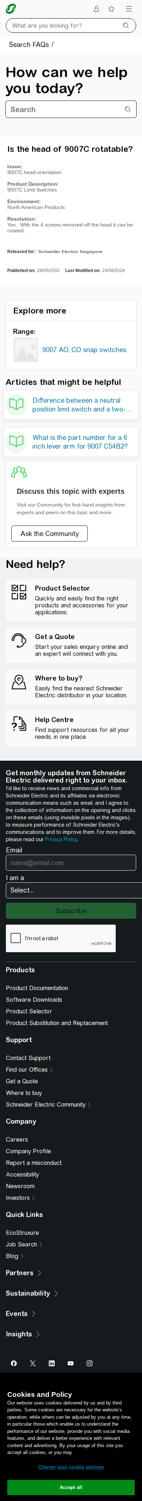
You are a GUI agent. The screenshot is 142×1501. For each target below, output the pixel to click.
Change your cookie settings (71, 1467)
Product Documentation (37, 988)
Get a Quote (22, 1081)
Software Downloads (34, 999)
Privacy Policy (61, 839)
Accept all (71, 1487)
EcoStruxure (22, 1232)
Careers (17, 1139)
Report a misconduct (34, 1162)
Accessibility (22, 1174)
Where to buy (24, 1093)
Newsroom (20, 1186)
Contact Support (28, 1058)
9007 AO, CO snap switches (84, 350)
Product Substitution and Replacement (57, 1023)
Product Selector (29, 1011)
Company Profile (28, 1151)
